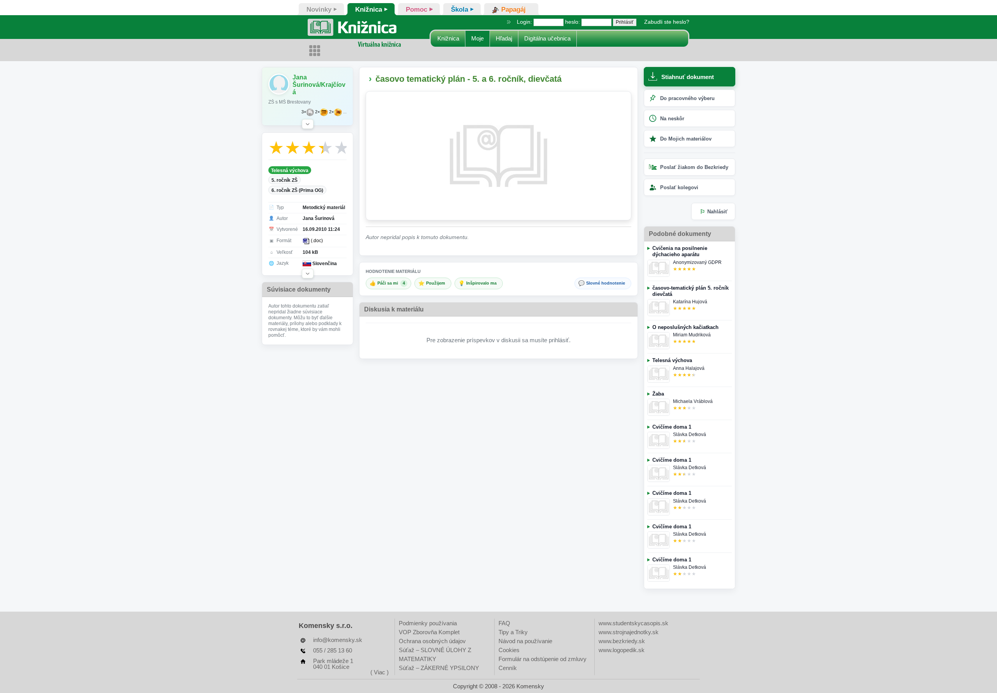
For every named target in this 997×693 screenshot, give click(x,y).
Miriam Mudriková (692, 335)
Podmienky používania (428, 623)
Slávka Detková (689, 434)
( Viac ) (379, 672)
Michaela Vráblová (693, 401)
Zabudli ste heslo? (666, 22)
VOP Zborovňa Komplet (429, 632)
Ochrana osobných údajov (432, 641)
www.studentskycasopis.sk (633, 623)
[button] (308, 124)
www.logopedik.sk (622, 650)
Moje (477, 38)
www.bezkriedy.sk (622, 641)
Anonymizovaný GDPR (697, 262)
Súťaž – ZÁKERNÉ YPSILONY (439, 668)
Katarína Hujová (690, 301)
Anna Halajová (689, 368)
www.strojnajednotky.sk (629, 632)
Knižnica (448, 38)
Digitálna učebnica (547, 38)
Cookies (509, 650)
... (345, 112)
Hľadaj (504, 38)
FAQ (504, 623)
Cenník (507, 668)
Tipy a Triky (513, 632)
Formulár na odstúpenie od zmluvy (542, 659)
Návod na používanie (525, 641)
